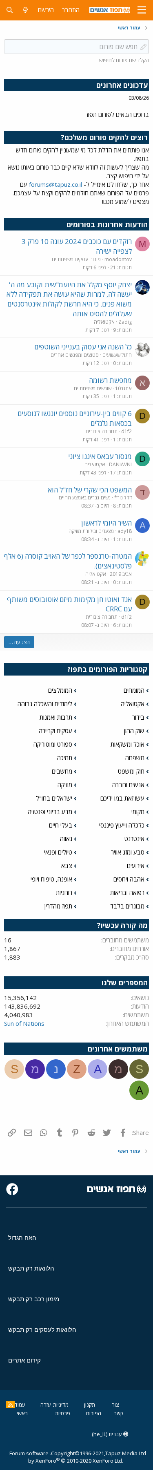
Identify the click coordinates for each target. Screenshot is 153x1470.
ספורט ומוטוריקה (52, 744)
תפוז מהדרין (58, 906)
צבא (66, 865)
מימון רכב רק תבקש (33, 1298)
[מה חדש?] (25, 10)
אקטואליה (104, 321)
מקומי (137, 812)
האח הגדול (22, 1237)
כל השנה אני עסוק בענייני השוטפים (83, 346)
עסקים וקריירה (55, 731)
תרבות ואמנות (56, 717)
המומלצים (60, 690)
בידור (138, 717)
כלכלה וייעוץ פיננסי (121, 825)
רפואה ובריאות (127, 892)
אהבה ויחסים (128, 879)
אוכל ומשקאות (127, 744)
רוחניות (64, 892)
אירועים (135, 865)
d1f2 (126, 431)
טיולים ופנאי (58, 852)
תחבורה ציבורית (102, 431)
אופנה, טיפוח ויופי (51, 879)
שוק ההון (134, 731)
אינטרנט (134, 839)
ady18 (125, 531)
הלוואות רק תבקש (31, 1268)
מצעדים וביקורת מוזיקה (91, 531)
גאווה (66, 839)
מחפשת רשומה (110, 380)
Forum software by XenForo (66, 1457)
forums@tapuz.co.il (55, 184)
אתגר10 (123, 388)
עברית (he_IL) (107, 1434)
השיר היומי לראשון (106, 523)
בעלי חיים (60, 825)
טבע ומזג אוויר (127, 852)
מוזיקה (65, 785)
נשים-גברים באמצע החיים (85, 497)
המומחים (134, 690)
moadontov (118, 259)
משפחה (134, 758)
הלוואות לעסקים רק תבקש (42, 1329)
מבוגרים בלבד (127, 906)
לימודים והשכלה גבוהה (45, 704)
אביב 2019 (121, 574)
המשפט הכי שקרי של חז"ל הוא (90, 489)
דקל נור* (123, 497)
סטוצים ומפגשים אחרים (75, 354)
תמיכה (64, 758)
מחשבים (62, 771)
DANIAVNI (120, 464)
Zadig (125, 321)
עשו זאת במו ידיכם (122, 798)
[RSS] (10, 1404)
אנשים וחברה (128, 785)
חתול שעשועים (117, 354)
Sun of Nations (24, 1023)
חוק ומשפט (131, 771)
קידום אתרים (24, 1360)
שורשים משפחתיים (92, 388)
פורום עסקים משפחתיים (76, 259)
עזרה (45, 1404)
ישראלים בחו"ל (54, 798)
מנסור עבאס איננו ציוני (100, 456)
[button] (141, 10)
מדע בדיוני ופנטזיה (50, 812)
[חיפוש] (10, 10)
